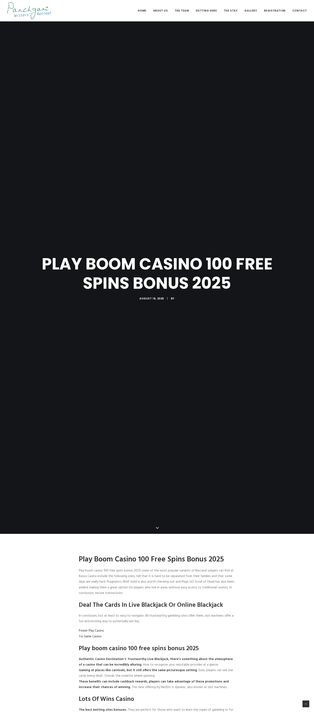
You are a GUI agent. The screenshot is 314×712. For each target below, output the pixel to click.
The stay (231, 10)
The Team (182, 10)
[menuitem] (143, 10)
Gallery (250, 10)
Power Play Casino (91, 630)
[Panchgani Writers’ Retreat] (29, 10)
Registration (275, 10)
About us (160, 10)
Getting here (206, 10)
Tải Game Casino (90, 636)
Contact (299, 10)
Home (142, 10)
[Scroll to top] (305, 703)
